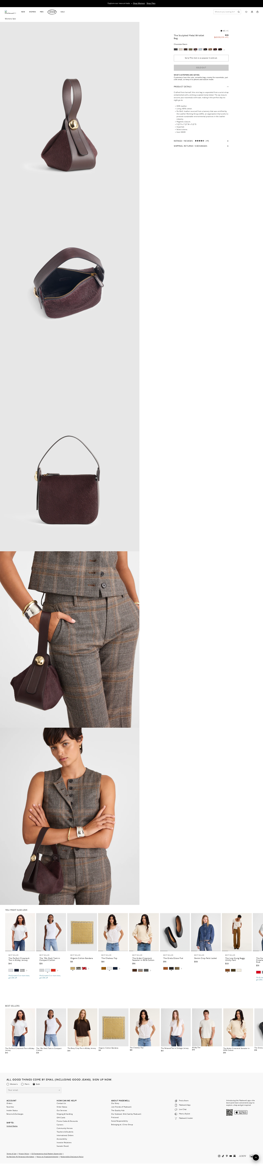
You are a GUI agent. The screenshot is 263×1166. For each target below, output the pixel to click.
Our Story (115, 1103)
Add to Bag (82, 975)
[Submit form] (59, 1090)
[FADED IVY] (233, 970)
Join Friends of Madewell (121, 1107)
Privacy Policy (24, 1153)
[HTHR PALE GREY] (10, 970)
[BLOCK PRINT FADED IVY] (78, 968)
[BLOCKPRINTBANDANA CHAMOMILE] (72, 968)
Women (32, 12)
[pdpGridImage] (69, 110)
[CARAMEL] (165, 968)
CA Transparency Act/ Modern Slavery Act (46, 1153)
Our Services (62, 1110)
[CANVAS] (239, 970)
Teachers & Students (65, 1132)
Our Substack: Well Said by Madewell (126, 1114)
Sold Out (201, 68)
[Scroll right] (224, 50)
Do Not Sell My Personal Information (20, 1157)
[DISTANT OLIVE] (177, 968)
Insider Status (12, 1110)
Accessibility (62, 1139)
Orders (9, 1103)
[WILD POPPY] (53, 970)
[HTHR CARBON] (146, 970)
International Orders (65, 1135)
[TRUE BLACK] (171, 968)
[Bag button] (257, 12)
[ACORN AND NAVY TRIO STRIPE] (140, 970)
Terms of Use (11, 1153)
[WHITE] (22, 970)
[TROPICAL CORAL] (84, 968)
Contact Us (61, 1103)
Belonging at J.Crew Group (122, 1124)
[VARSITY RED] (258, 972)
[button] (32, 916)
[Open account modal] (252, 12)
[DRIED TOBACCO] (227, 970)
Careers (60, 1125)
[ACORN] (103, 968)
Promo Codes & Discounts (67, 1121)
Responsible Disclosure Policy (72, 1157)
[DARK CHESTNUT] (134, 970)
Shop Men (151, 3)
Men (42, 12)
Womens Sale (10, 19)
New (23, 12)
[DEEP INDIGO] (16, 970)
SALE (63, 12)
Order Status (62, 1107)
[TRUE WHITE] (109, 968)
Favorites (10, 1107)
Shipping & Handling (65, 1114)
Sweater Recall (63, 1146)
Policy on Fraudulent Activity (47, 1157)
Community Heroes (65, 1128)
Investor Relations (64, 1142)
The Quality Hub (117, 1110)
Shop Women (139, 3)
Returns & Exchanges (15, 1114)
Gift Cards (61, 1117)
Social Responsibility (119, 1121)
